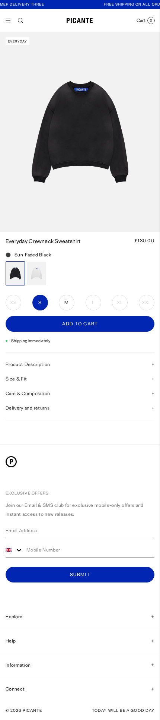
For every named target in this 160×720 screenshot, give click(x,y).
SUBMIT (80, 575)
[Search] (20, 20)
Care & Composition (28, 393)
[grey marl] (36, 273)
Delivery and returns (27, 408)
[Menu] (8, 20)
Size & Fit (16, 379)
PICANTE (32, 710)
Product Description (28, 364)
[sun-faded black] (15, 273)
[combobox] (14, 550)
